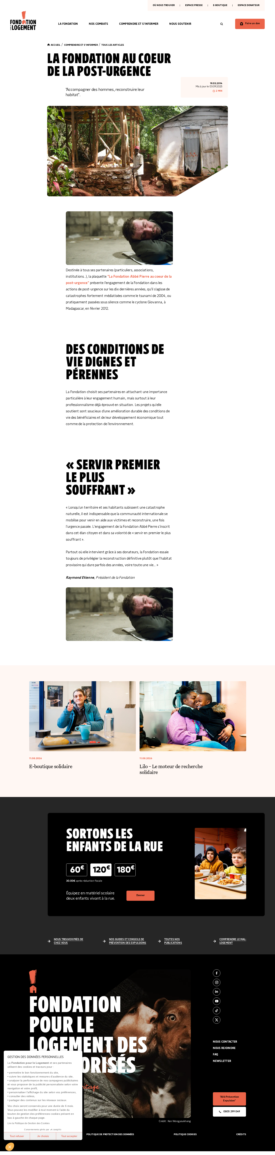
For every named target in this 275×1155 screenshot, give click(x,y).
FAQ (215, 1054)
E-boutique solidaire (50, 766)
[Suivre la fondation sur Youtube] (229, 1001)
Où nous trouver (164, 5)
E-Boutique (220, 5)
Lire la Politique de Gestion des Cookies (28, 1123)
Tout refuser (17, 1136)
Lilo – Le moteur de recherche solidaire (171, 769)
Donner (140, 895)
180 (126, 869)
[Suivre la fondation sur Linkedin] (229, 992)
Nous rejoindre (224, 1048)
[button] (9, 1146)
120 (101, 869)
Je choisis (43, 1136)
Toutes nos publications (173, 941)
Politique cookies (185, 1134)
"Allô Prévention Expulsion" (229, 1099)
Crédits (241, 1134)
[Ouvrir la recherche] (221, 24)
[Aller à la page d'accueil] (28, 20)
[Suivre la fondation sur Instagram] (229, 982)
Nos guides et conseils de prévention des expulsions (127, 941)
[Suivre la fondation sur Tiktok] (229, 1010)
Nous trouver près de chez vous (68, 941)
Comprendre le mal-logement (232, 941)
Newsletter (222, 1061)
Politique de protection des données (110, 1134)
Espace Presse (194, 5)
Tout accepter (69, 1136)
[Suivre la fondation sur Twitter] (229, 1020)
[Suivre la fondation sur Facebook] (229, 973)
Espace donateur (248, 5)
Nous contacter (225, 1041)
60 (77, 869)
